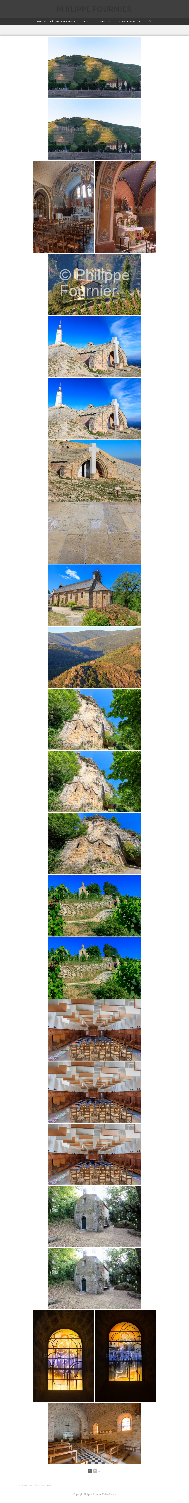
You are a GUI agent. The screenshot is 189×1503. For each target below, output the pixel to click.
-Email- (112, 1494)
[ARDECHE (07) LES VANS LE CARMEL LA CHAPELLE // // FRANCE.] (94, 1030)
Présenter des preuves (34, 1485)
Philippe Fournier (94, 9)
